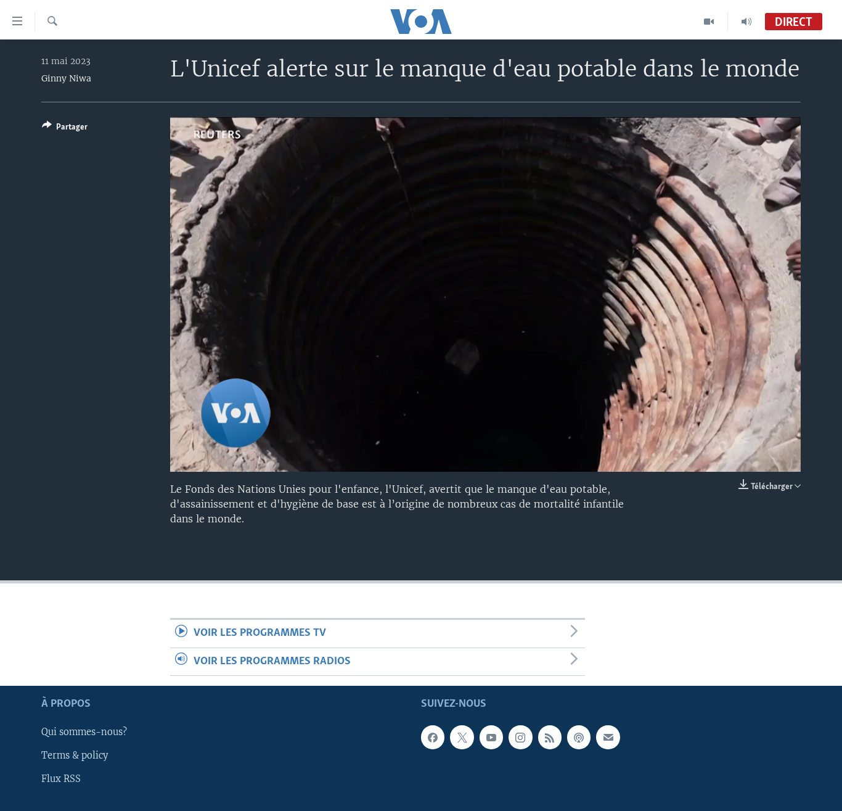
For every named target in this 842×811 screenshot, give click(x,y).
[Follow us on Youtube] (491, 737)
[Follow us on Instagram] (520, 737)
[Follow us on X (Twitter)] (461, 737)
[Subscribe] (607, 737)
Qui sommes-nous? (84, 732)
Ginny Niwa (66, 78)
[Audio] (746, 21)
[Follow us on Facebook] (432, 737)
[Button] (65, 129)
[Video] (709, 21)
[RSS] (550, 737)
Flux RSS (61, 779)
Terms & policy (74, 756)
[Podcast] (579, 737)
